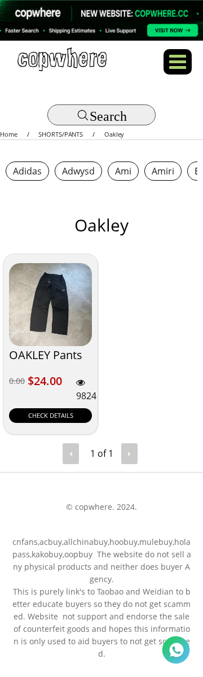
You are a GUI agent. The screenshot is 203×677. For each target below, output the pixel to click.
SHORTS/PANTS (60, 134)
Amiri (163, 171)
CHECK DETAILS (50, 415)
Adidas (27, 171)
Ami (123, 171)
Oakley (114, 134)
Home (8, 134)
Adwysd (78, 171)
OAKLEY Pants (45, 354)
